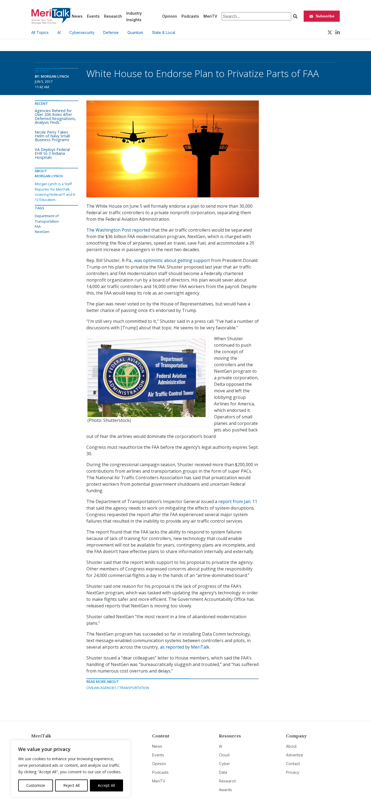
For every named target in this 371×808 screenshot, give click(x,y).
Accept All (106, 785)
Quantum (135, 32)
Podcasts (190, 16)
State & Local (163, 32)
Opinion (169, 16)
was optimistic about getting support (172, 260)
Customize (35, 785)
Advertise (294, 755)
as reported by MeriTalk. (185, 647)
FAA (38, 226)
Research (113, 16)
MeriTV (210, 16)
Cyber (224, 763)
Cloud (224, 755)
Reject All (71, 785)
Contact (293, 763)
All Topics (40, 32)
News (77, 16)
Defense (111, 32)
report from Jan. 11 (237, 501)
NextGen (42, 231)
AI (59, 32)
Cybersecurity (82, 32)
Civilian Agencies (101, 687)
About (291, 746)
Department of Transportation (47, 218)
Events (93, 16)
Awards (225, 789)
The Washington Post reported (118, 230)
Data (223, 772)
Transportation (134, 687)
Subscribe (325, 16)
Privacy (292, 772)
